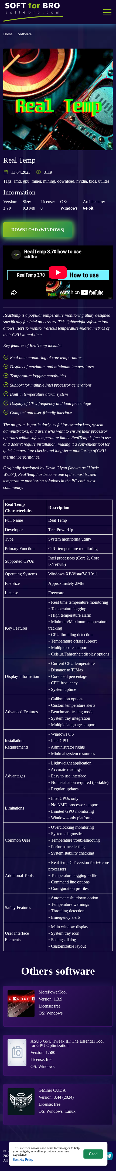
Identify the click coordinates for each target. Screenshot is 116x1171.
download (65, 181)
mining (49, 181)
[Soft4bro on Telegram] (108, 1156)
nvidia (81, 181)
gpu (26, 181)
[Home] (33, 12)
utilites (103, 181)
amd (17, 181)
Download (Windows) (37, 229)
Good (93, 1154)
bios (92, 181)
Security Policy (23, 1159)
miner (36, 181)
